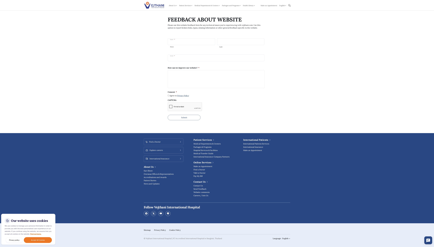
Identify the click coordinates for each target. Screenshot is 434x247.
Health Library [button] (248, 6)
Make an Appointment (269, 6)
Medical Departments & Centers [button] (206, 6)
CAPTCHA (172, 100)
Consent (172, 92)
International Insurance (253, 147)
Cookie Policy (175, 230)
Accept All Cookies (38, 240)
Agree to (179, 95)
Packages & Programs (202, 147)
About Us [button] (172, 6)
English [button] (282, 6)
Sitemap (147, 230)
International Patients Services (256, 144)
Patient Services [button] (185, 6)
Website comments (201, 192)
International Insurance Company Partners (211, 157)
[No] (53, 214)
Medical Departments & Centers (207, 144)
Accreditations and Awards (155, 177)
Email (172, 56)
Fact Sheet (148, 171)
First (172, 47)
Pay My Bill (198, 176)
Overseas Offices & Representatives (159, 174)
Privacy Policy (183, 95)
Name (172, 39)
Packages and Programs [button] (230, 6)
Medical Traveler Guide (203, 153)
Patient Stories (150, 180)
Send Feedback (199, 189)
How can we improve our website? (183, 68)
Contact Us (198, 186)
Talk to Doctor (199, 173)
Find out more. (35, 234)
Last (221, 47)
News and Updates (151, 184)
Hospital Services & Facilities (205, 150)
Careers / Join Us (200, 195)
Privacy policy (14, 240)
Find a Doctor (199, 169)
